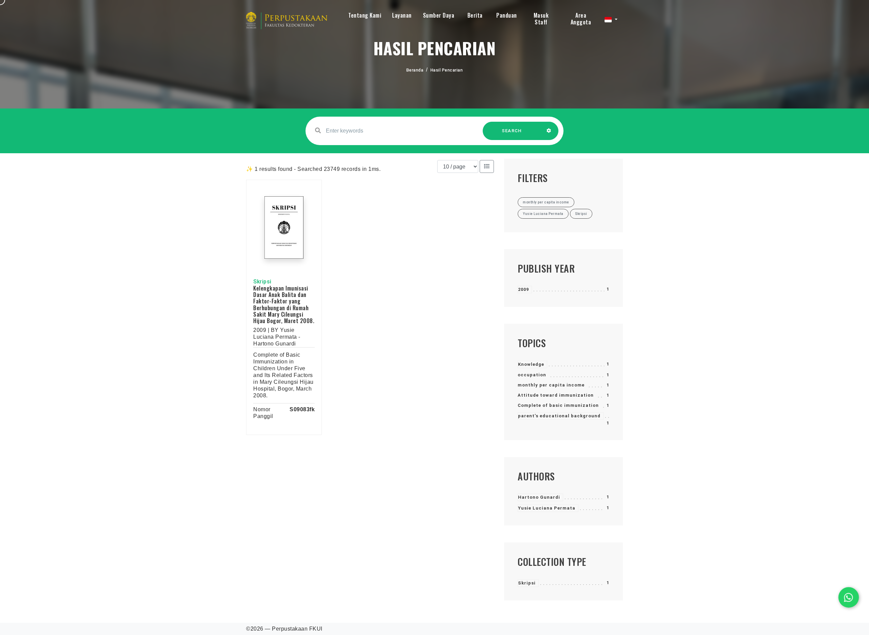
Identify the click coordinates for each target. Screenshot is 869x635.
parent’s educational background (559, 415)
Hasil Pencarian (446, 70)
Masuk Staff (541, 18)
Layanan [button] (402, 15)
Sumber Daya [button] (439, 15)
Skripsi (527, 583)
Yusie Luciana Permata (546, 508)
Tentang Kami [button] (364, 15)
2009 (523, 289)
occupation (532, 374)
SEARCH (512, 130)
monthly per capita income (551, 385)
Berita (475, 15)
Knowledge (531, 364)
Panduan (506, 15)
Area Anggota (581, 18)
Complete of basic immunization (558, 405)
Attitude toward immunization (556, 395)
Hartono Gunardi (539, 497)
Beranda (415, 70)
